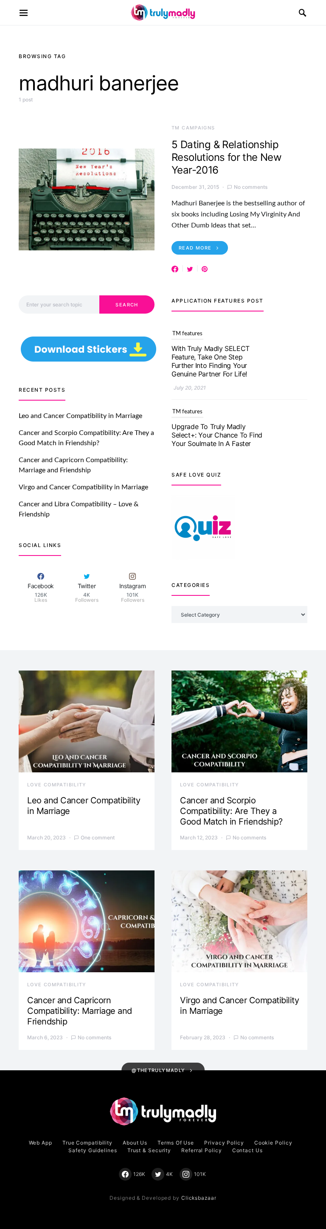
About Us (135, 1142)
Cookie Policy (273, 1142)
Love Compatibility (57, 785)
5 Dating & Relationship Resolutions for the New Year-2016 (226, 157)
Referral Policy (201, 1150)
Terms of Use (175, 1142)
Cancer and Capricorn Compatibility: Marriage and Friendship (79, 1011)
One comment (98, 837)
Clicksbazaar (198, 1198)
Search (126, 305)
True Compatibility (87, 1142)
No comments (250, 187)
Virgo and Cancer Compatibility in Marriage (83, 487)
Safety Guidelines (92, 1150)
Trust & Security (149, 1150)
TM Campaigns (193, 128)
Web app (40, 1142)
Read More (195, 248)
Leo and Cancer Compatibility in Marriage (80, 415)
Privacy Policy (224, 1142)
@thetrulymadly (158, 1070)
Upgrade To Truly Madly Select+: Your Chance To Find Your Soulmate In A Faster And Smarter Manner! (216, 361)
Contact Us (247, 1150)
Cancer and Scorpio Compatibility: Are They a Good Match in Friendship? (231, 811)
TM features (187, 334)
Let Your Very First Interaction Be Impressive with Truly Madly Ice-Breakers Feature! (216, 439)
